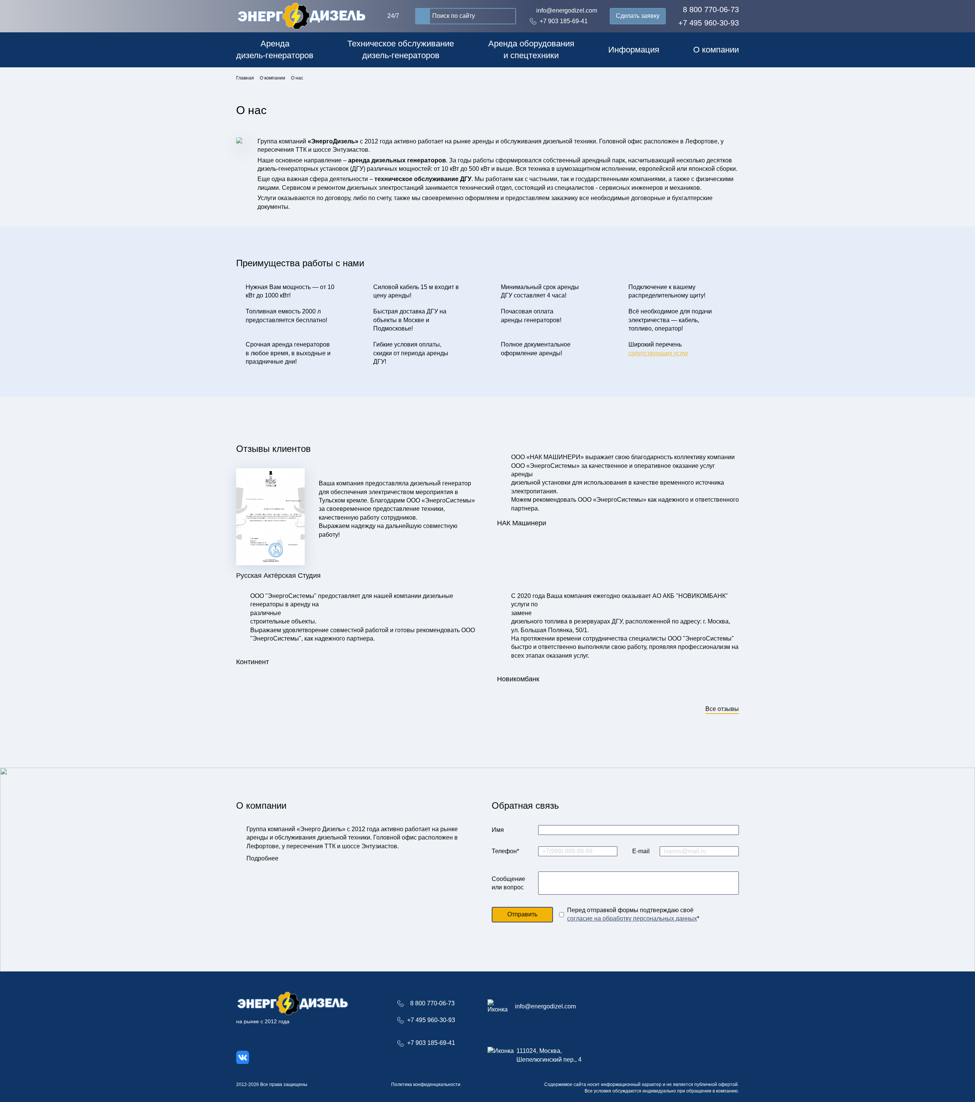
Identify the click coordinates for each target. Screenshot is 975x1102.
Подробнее (262, 858)
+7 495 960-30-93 (708, 23)
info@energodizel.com (566, 10)
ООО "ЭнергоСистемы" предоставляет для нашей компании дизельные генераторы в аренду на (351, 600)
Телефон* (505, 851)
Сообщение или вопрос (508, 882)
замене (521, 613)
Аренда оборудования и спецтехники (531, 49)
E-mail (641, 851)
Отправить (522, 914)
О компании (716, 49)
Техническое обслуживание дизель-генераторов (400, 49)
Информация (633, 49)
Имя (498, 830)
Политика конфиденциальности (425, 1084)
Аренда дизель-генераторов (274, 49)
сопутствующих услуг (658, 353)
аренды (522, 474)
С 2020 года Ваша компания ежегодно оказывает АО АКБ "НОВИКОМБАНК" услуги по (619, 600)
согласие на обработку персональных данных (632, 918)
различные (265, 613)
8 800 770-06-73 (711, 9)
